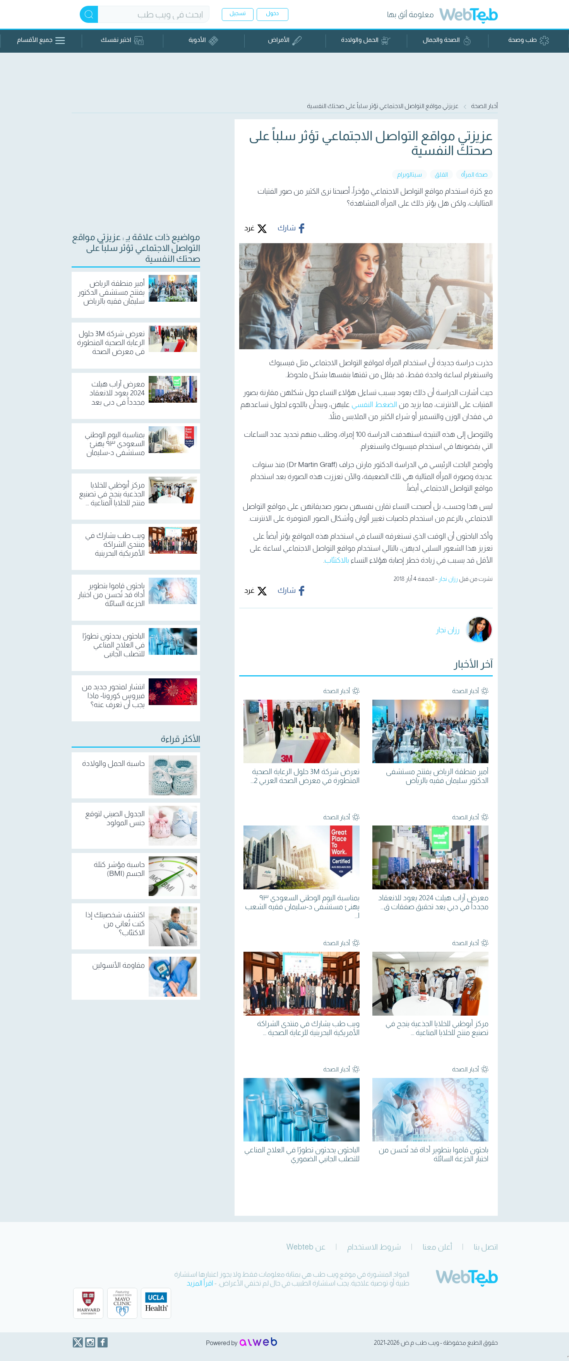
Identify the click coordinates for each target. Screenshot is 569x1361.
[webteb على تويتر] (78, 1342)
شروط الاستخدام (374, 1247)
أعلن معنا (437, 1247)
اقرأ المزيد (200, 1283)
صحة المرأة (474, 174)
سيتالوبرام (409, 174)
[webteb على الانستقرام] (90, 1342)
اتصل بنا (486, 1247)
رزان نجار (448, 578)
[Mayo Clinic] (122, 1303)
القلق (441, 174)
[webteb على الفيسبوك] (103, 1342)
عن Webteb (306, 1247)
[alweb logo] (258, 1342)
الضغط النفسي (374, 404)
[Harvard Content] (88, 1303)
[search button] (89, 14)
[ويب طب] (468, 17)
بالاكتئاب (336, 560)
